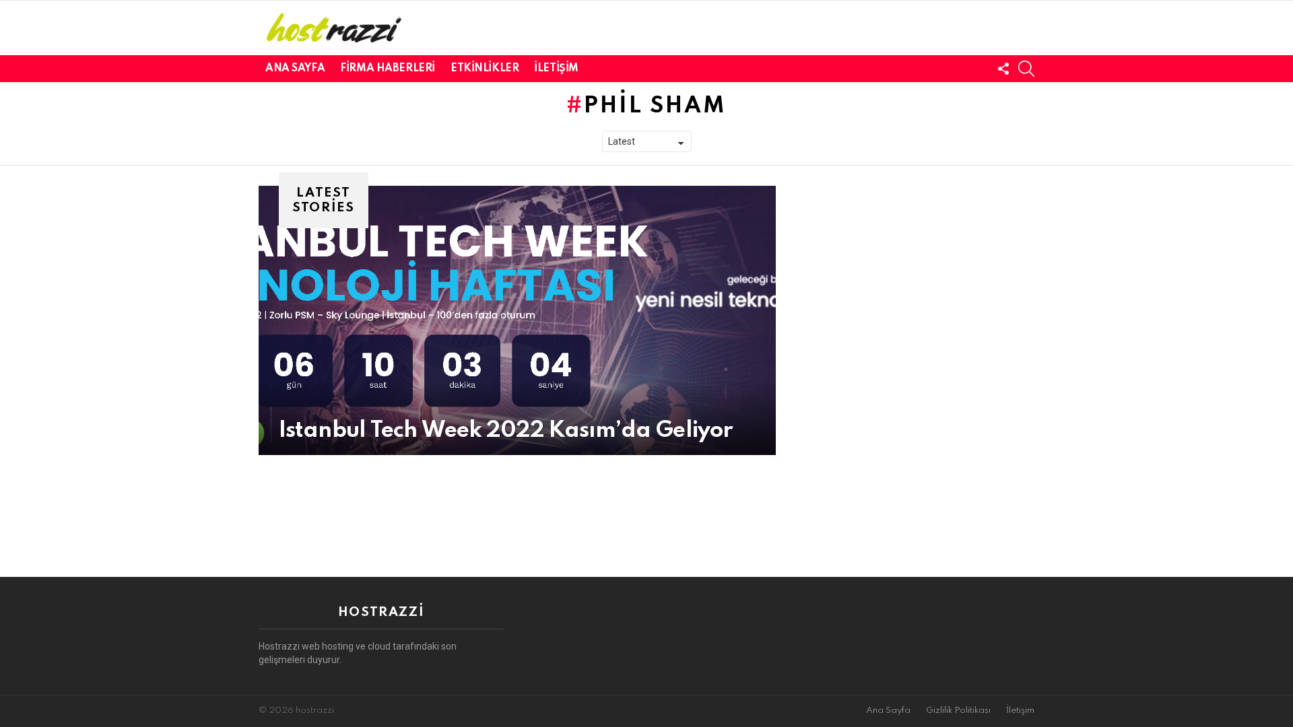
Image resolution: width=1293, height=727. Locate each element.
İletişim (556, 68)
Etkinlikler (485, 68)
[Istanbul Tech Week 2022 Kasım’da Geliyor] (517, 320)
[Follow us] (1003, 68)
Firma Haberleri (387, 68)
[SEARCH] (1026, 68)
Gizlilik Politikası (958, 710)
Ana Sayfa (295, 68)
